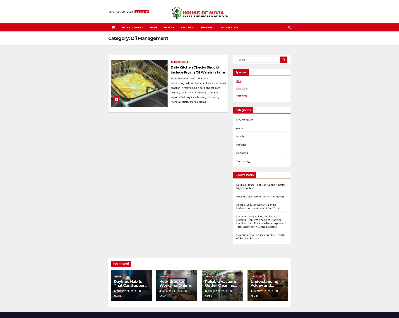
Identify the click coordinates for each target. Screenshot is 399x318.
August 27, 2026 (127, 291)
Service (209, 277)
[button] (289, 27)
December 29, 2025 (185, 78)
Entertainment (132, 27)
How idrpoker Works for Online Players (260, 196)
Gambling (164, 277)
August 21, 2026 (218, 291)
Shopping (207, 27)
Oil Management (179, 62)
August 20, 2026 (264, 291)
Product (187, 27)
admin (204, 78)
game (153, 27)
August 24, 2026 (172, 291)
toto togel (242, 88)
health (169, 27)
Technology (229, 27)
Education (257, 277)
